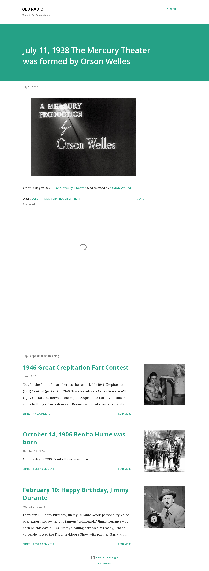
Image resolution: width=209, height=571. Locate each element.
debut (36, 198)
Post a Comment (43, 468)
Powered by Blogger (106, 557)
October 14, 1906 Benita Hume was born (74, 438)
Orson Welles (120, 188)
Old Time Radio (104, 564)
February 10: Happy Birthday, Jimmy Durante (76, 494)
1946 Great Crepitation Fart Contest (76, 367)
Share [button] (140, 198)
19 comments (41, 413)
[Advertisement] (78, 313)
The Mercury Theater (69, 188)
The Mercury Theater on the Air (61, 198)
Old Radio (32, 9)
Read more (124, 413)
